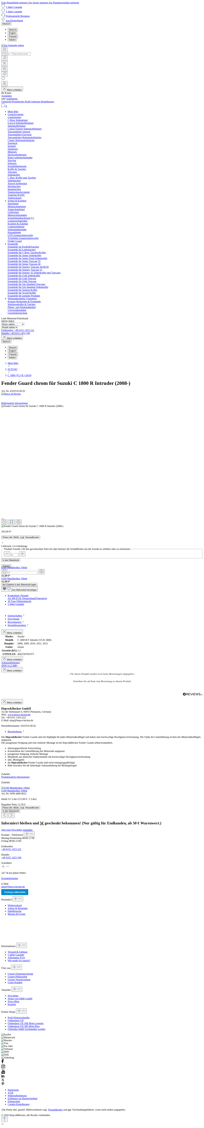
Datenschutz (14, 1101)
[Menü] (4, 49)
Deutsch (13, 29)
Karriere (12, 1004)
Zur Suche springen (38, 2)
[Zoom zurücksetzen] (11, 522)
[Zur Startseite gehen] (12, 45)
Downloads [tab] (14, 618)
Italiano (12, 40)
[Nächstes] (11, 815)
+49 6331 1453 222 (11, 849)
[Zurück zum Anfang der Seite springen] (4, 1119)
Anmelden (6, 95)
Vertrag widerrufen (14, 892)
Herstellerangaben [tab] (17, 625)
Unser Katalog (15, 982)
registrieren (12, 98)
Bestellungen (47, 101)
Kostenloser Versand (18, 595)
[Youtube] (3, 1073)
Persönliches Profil (21, 101)
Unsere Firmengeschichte (20, 973)
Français (13, 36)
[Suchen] (4, 58)
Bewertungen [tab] (15, 622)
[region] (102, 466)
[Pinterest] (2, 1084)
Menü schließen (14, 90)
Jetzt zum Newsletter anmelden (17, 830)
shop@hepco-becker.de (13, 886)
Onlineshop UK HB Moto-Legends (26, 1023)
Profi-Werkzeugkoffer (19, 1017)
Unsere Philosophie (17, 976)
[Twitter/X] (2, 1080)
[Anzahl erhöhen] (22, 554)
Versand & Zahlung (17, 952)
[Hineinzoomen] (18, 522)
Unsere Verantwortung (19, 979)
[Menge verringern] (4, 571)
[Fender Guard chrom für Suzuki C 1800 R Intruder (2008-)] (32, 526)
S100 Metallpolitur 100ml (14, 567)
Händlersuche (15, 911)
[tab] (16, 615)
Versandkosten (55, 1109)
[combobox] (16, 53)
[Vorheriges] (4, 815)
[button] (102, 681)
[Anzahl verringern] (7, 554)
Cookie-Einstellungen (18, 1104)
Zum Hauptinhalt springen (14, 2)
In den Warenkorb (11, 560)
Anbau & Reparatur (18, 908)
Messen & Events (16, 914)
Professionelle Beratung (18, 16)
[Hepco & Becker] (102, 394)
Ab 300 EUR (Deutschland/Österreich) (27, 598)
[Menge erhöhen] (41, 571)
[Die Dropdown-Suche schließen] (4, 63)
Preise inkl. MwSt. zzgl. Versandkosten (21, 537)
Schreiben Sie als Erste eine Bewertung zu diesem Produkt (102, 681)
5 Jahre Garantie (14, 7)
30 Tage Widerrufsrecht (19, 601)
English (12, 33)
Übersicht (6, 101)
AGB (10, 1092)
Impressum (13, 1090)
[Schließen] (2, 518)
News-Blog (13, 1001)
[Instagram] (3, 1067)
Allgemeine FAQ (16, 957)
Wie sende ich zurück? (19, 960)
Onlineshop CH (16, 1020)
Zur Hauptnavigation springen (64, 2)
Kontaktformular (9, 878)
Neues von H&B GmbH (20, 998)
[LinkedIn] (2, 1076)
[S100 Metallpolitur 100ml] (15, 787)
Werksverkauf (15, 905)
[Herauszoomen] (4, 522)
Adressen (36, 101)
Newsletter (13, 995)
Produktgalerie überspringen (15, 777)
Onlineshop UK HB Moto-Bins (24, 1026)
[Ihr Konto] (4, 83)
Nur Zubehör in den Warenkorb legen (19, 584)
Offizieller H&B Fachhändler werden (26, 1029)
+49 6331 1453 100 (11, 857)
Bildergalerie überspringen (14, 403)
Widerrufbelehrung (17, 1095)
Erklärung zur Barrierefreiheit (22, 1098)
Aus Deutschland (14, 20)
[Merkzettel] (3, 79)
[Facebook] (2, 1062)
